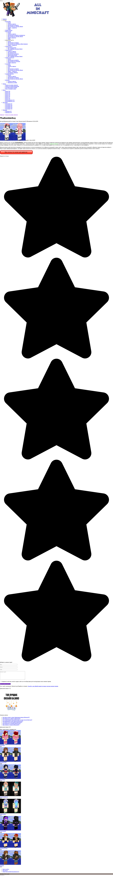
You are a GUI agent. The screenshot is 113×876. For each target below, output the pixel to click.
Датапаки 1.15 (8, 106)
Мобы (9, 29)
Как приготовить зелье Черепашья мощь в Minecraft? (16, 717)
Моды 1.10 (7, 98)
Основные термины (13, 72)
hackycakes (3, 814)
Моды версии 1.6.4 (10, 101)
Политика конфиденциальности (11, 871)
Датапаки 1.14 (8, 107)
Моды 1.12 (7, 96)
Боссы (9, 75)
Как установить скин (10, 88)
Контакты (5, 870)
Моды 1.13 (7, 95)
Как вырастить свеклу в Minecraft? (11, 718)
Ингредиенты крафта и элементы (16, 35)
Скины (4, 83)
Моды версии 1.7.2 (9, 100)
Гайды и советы (12, 24)
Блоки (9, 22)
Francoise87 (3, 831)
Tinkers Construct (9, 57)
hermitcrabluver (4, 797)
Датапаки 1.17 (8, 103)
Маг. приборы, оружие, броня (15, 49)
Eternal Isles (8, 31)
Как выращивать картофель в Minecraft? (13, 721)
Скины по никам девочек (11, 85)
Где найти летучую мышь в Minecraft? (12, 722)
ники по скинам (54, 143)
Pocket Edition (8, 30)
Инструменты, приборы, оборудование (18, 44)
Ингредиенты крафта (13, 25)
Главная (5, 19)
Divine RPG (8, 21)
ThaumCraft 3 (8, 46)
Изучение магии (12, 47)
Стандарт (7, 64)
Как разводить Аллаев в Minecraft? (12, 723)
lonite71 (2, 865)
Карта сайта (6, 869)
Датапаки (5, 102)
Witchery (7, 80)
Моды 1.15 (7, 92)
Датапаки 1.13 (8, 108)
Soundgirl (2, 745)
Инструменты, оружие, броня (15, 26)
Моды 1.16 (7, 91)
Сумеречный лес (9, 73)
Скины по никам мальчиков (12, 86)
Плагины (5, 110)
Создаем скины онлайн (11, 87)
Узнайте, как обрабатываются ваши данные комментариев (43, 686)
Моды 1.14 (7, 93)
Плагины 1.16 (8, 112)
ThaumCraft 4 (8, 50)
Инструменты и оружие (14, 61)
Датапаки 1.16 (8, 105)
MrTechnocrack (3, 848)
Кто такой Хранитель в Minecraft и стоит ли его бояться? (17, 720)
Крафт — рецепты (12, 27)
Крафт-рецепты (12, 37)
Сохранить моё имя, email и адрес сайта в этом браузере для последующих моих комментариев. (26, 681)
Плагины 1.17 (8, 111)
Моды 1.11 (7, 97)
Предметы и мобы (12, 82)
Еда (9, 67)
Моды (4, 90)
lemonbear (2, 779)
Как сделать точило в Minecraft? (11, 724)
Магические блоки (12, 55)
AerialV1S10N (3, 762)
